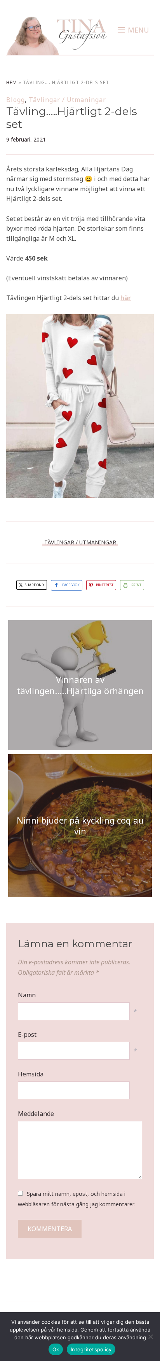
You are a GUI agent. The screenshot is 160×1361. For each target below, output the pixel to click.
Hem (11, 82)
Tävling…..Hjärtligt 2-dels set (71, 118)
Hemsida (30, 1074)
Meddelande (36, 1113)
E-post (27, 1034)
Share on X (34, 584)
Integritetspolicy (91, 1349)
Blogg (15, 99)
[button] (133, 30)
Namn (27, 995)
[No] (150, 1336)
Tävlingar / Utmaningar (67, 99)
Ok (55, 1349)
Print (136, 584)
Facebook (71, 584)
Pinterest (104, 584)
